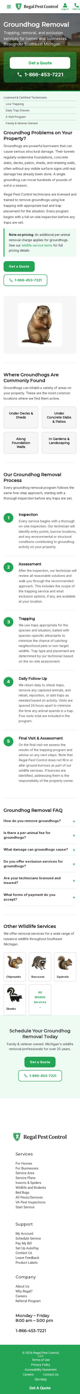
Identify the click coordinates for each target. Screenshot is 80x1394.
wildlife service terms (37, 245)
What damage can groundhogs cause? (36, 849)
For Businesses (27, 1168)
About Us (22, 1286)
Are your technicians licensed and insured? (32, 880)
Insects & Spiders (28, 1183)
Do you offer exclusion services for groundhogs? (33, 863)
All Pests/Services (29, 1197)
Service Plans (26, 1178)
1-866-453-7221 (43, 74)
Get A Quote (40, 1388)
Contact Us (24, 1253)
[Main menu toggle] (9, 6)
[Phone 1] (76, 5)
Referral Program (28, 1301)
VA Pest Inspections (31, 1202)
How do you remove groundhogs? (32, 821)
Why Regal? (24, 1291)
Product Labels (27, 1263)
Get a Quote (40, 63)
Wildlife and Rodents (31, 1188)
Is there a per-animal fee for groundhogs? (27, 835)
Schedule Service (28, 1238)
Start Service (25, 1207)
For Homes (24, 1163)
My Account (24, 1234)
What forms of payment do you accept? (29, 897)
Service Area (25, 1173)
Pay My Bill (24, 1243)
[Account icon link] (65, 5)
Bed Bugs (22, 1193)
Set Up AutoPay (27, 1248)
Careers (21, 1296)
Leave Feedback (27, 1258)
